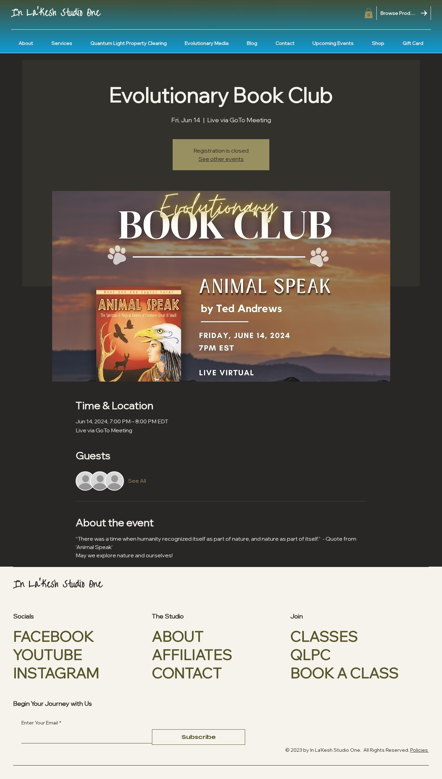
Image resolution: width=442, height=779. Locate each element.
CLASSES (324, 636)
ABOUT (178, 636)
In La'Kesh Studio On (333, 750)
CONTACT (187, 673)
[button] (368, 13)
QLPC (310, 654)
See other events (221, 158)
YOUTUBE (47, 654)
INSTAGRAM (56, 673)
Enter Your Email (41, 723)
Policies (419, 750)
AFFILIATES (192, 654)
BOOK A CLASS (344, 673)
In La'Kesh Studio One (55, 12)
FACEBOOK (53, 636)
